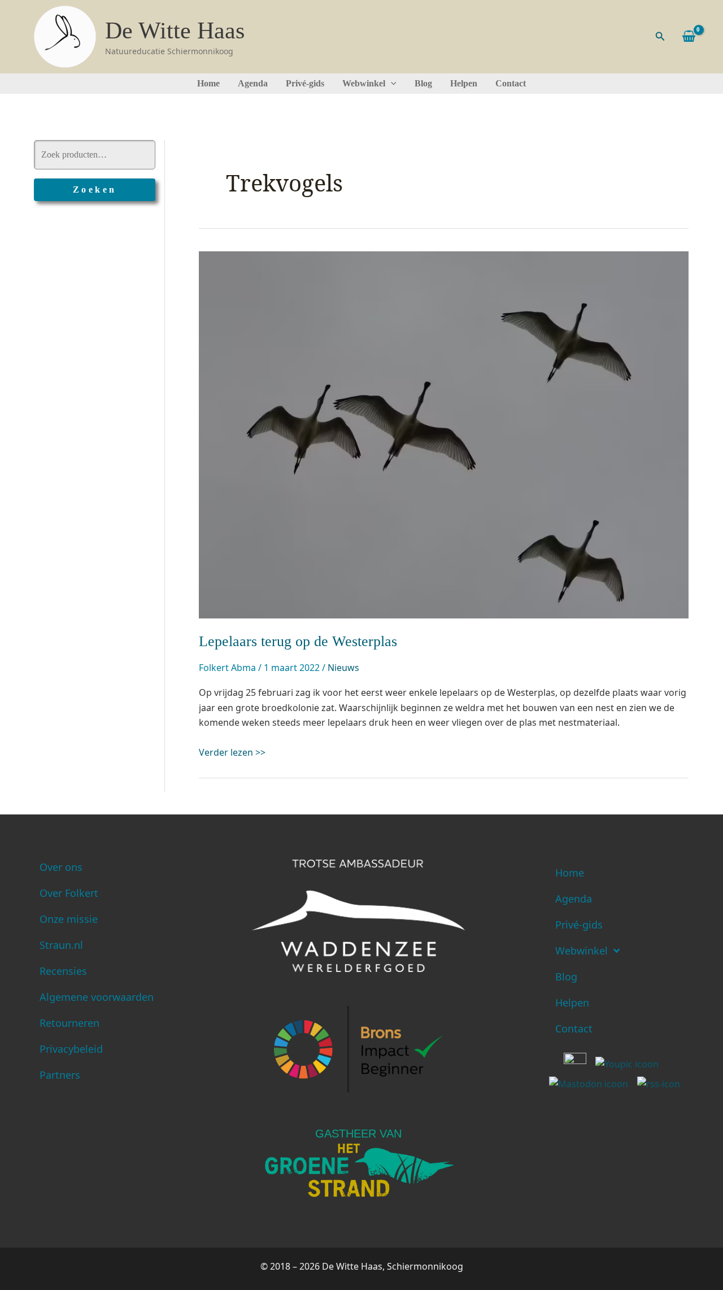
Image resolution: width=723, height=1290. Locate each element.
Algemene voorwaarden (97, 997)
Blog (423, 83)
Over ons (61, 867)
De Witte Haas (175, 30)
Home (208, 83)
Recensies (63, 971)
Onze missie (69, 919)
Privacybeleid (71, 1049)
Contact (510, 83)
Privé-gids (305, 83)
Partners (60, 1075)
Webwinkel (363, 83)
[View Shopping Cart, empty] (688, 36)
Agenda (253, 83)
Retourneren (69, 1023)
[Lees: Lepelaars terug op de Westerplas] (444, 434)
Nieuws (343, 667)
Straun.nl (61, 945)
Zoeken (95, 189)
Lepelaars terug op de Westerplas (298, 641)
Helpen (463, 83)
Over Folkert (69, 893)
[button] (660, 36)
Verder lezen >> (232, 752)
